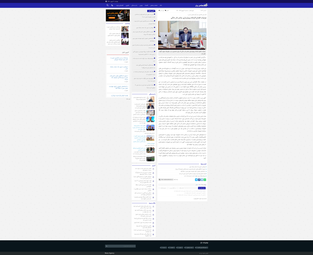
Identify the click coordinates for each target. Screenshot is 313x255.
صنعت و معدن (153, 5)
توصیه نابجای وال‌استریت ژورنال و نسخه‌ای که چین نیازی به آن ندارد (192, 173)
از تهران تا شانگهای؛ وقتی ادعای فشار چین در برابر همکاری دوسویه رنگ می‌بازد (190, 169)
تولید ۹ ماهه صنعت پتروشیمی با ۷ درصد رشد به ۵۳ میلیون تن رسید (142, 181)
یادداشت (127, 24)
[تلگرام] (202, 180)
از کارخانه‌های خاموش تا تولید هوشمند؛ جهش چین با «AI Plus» (193, 171)
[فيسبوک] (199, 180)
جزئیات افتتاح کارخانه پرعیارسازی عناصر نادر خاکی (188, 17)
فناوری (127, 5)
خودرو (180, 248)
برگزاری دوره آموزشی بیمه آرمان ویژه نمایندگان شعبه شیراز (143, 226)
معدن (197, 184)
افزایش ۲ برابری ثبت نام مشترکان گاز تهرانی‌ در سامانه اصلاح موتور (143, 173)
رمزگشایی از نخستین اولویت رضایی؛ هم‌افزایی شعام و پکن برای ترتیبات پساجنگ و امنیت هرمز (113, 42)
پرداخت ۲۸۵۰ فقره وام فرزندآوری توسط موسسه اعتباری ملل (142, 219)
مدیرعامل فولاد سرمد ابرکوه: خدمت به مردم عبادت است (195, 176)
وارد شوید (201, 198)
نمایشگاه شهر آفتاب (202, 248)
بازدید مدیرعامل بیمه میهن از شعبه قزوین (142, 222)
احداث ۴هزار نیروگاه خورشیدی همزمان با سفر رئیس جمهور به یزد (142, 198)
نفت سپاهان (189, 248)
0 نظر (168, 10)
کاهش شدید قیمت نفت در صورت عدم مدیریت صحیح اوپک (143, 169)
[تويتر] (196, 180)
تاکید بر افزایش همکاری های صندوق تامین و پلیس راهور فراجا (143, 215)
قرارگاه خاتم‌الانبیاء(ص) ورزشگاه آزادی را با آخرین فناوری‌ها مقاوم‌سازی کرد (139, 158)
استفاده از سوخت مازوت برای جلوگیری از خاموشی (142, 189)
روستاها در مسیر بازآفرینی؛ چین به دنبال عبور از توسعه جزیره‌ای (119, 59)
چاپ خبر (162, 10)
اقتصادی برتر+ (119, 5)
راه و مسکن (134, 5)
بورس (141, 5)
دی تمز (200, 253)
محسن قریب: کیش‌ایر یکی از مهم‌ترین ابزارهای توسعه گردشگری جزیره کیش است (140, 106)
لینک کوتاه (176, 179)
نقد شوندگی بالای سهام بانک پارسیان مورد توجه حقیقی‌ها (142, 235)
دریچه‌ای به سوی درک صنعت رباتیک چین (197, 167)
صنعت (199, 184)
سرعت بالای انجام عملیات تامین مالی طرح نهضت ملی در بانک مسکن (142, 207)
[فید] (106, 1)
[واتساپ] (205, 180)
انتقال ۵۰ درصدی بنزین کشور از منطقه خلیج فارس (143, 185)
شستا (164, 248)
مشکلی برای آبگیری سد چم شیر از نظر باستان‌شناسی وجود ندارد (143, 193)
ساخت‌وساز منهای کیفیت (150, 145)
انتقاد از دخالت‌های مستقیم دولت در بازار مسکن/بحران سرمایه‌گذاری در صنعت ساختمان (139, 112)
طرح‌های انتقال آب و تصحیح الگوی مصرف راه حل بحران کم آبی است (142, 177)
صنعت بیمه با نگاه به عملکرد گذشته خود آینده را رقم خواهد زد (143, 211)
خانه (161, 5)
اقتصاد (146, 5)
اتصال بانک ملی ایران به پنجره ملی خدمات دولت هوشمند (142, 230)
